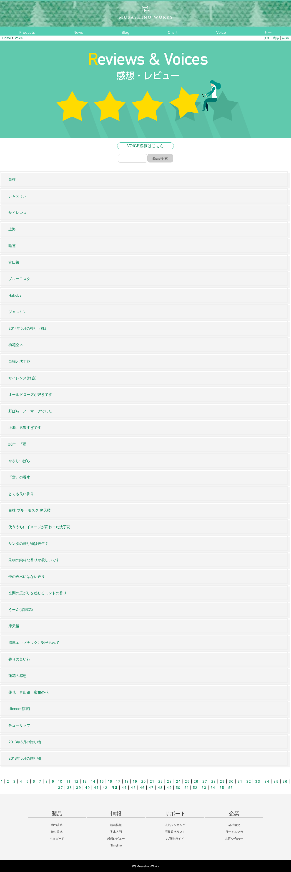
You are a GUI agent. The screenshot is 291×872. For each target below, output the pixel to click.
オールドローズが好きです (30, 394)
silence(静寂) (19, 708)
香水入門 (116, 831)
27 (204, 781)
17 (118, 781)
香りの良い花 (19, 659)
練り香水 (57, 831)
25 (187, 781)
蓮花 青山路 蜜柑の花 (28, 692)
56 (230, 787)
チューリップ (19, 725)
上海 (12, 229)
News (78, 32)
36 (285, 781)
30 (231, 781)
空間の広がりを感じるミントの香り (37, 593)
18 (127, 781)
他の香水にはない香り (26, 576)
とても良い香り (21, 493)
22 (160, 781)
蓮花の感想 (17, 675)
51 (186, 787)
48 (160, 787)
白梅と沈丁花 (19, 361)
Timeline (116, 845)
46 (142, 787)
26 (196, 781)
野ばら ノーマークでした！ (32, 411)
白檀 (12, 179)
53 (203, 787)
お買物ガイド (175, 838)
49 (169, 787)
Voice (221, 32)
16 (110, 781)
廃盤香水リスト (175, 831)
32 (248, 781)
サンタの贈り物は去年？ (28, 543)
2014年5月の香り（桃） (28, 328)
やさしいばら (19, 460)
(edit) (285, 38)
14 (93, 781)
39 (78, 787)
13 (85, 781)
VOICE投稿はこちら (145, 145)
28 (213, 781)
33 (257, 781)
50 (178, 787)
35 (275, 781)
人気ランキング (175, 825)
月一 (268, 32)
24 (178, 781)
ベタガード (57, 838)
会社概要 (234, 825)
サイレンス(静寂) (22, 378)
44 (124, 787)
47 (151, 787)
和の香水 (57, 825)
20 (143, 781)
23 (169, 781)
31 (240, 781)
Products (27, 32)
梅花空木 (15, 344)
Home (6, 38)
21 (152, 781)
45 (133, 787)
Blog (125, 32)
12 (76, 781)
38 (69, 787)
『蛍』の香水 (19, 477)
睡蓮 (12, 245)
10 (60, 781)
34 (267, 781)
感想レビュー (116, 838)
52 (195, 787)
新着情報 (116, 825)
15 (102, 781)
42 (105, 787)
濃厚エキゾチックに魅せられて (33, 642)
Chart (173, 32)
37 (60, 787)
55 (221, 787)
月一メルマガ (234, 831)
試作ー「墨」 (19, 444)
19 (135, 781)
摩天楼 (13, 626)
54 (213, 787)
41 (96, 787)
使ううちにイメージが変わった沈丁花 (39, 527)
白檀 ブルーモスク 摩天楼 (29, 510)
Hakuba (15, 295)
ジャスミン (17, 196)
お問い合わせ (234, 838)
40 (87, 787)
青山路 (13, 262)
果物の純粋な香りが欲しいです (33, 560)
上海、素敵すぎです (24, 427)
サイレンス (17, 212)
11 (68, 781)
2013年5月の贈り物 (24, 742)
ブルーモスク (19, 278)
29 (222, 781)
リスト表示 (271, 38)
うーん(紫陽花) (20, 609)
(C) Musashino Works (145, 866)
